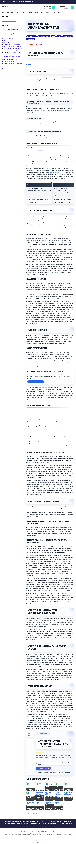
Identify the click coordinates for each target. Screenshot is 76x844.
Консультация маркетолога (42, 772)
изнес (37, 176)
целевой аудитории (63, 251)
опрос (42, 159)
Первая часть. (29, 61)
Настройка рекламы (67, 36)
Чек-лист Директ (30, 39)
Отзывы (59, 36)
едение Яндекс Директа (43, 36)
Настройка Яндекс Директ (55, 772)
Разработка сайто (66, 772)
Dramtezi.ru (7, 7)
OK (38, 842)
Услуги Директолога (31, 36)
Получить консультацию (43, 768)
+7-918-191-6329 (47, 6)
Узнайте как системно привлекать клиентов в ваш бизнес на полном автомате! (17, 1)
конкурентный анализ (55, 172)
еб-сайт (40, 150)
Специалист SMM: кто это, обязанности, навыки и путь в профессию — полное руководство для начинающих (12, 63)
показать (40, 44)
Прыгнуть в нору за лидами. (35, 382)
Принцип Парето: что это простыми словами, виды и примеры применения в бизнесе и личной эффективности (12, 57)
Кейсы (53, 36)
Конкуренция (60, 695)
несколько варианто (48, 341)
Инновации (66, 699)
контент (54, 161)
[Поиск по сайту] (72, 12)
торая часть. (29, 64)
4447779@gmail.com (64, 6)
